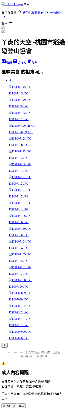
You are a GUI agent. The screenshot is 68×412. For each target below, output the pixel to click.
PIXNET (20, 352)
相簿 (9, 62)
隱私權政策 (27, 356)
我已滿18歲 (9, 406)
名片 (35, 62)
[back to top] (5, 345)
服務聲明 (42, 356)
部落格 (22, 62)
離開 (21, 406)
